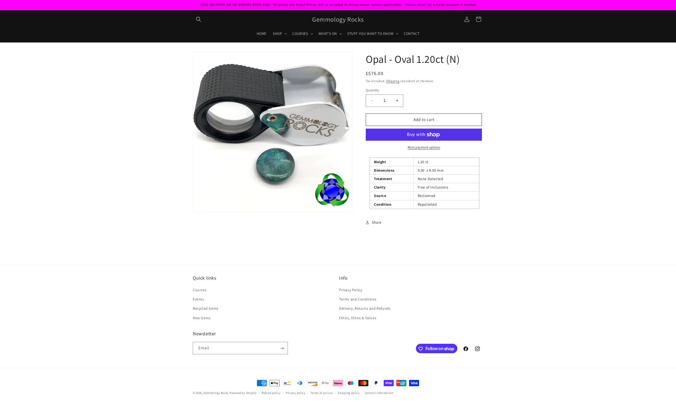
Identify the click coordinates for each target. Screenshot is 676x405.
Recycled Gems (205, 308)
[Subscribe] (282, 348)
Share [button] (377, 222)
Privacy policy (295, 392)
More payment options (424, 147)
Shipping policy (349, 392)
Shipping (393, 81)
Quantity (372, 90)
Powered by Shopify (243, 393)
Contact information (379, 392)
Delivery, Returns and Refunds (365, 308)
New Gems (202, 317)
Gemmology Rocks (216, 393)
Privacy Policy (350, 290)
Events (198, 299)
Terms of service (321, 392)
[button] (198, 19)
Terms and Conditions (358, 299)
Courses (199, 290)
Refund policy (271, 392)
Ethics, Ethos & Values (357, 317)
